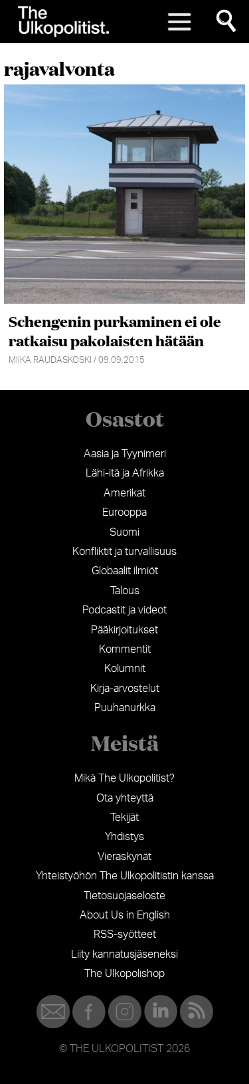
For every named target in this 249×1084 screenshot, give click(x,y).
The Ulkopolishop (124, 973)
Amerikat (124, 493)
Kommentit (125, 649)
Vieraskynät (124, 856)
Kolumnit (124, 668)
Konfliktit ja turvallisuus (124, 551)
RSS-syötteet (125, 934)
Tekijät (124, 817)
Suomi (124, 532)
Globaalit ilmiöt (125, 571)
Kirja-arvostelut (124, 688)
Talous (124, 591)
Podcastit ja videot (124, 610)
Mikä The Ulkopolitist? (124, 778)
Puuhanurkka (124, 708)
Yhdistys (124, 836)
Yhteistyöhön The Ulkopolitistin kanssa (125, 876)
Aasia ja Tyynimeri (125, 454)
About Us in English (125, 915)
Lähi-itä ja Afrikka (125, 473)
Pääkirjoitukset (124, 630)
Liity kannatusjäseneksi (124, 954)
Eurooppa (124, 512)
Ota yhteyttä (124, 798)
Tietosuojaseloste (124, 896)
